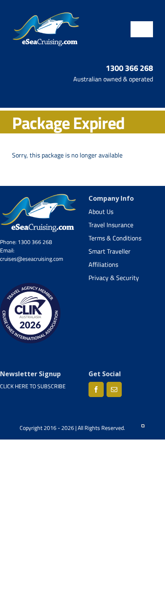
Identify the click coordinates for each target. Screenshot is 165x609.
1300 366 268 (129, 68)
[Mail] (114, 389)
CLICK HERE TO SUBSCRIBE (33, 386)
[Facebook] (96, 389)
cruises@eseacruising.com (31, 258)
